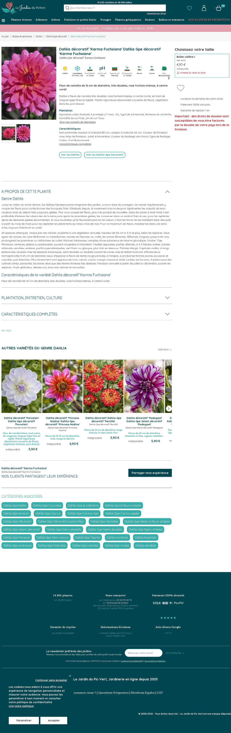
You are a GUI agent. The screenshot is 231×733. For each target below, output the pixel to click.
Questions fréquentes (113, 692)
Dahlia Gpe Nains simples (145, 529)
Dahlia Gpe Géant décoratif (21, 529)
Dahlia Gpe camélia (85, 545)
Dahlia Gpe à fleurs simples (123, 505)
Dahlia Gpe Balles (14, 505)
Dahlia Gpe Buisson (16, 513)
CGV (160, 692)
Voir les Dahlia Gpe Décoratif (104, 154)
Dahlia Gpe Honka (117, 545)
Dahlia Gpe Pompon (16, 537)
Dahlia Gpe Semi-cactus (53, 537)
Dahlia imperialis (145, 537)
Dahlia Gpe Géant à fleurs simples (147, 521)
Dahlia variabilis (145, 545)
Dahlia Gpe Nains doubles (105, 529)
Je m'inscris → (175, 653)
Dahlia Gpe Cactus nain (83, 513)
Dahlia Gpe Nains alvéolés (64, 529)
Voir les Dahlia (70, 154)
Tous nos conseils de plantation (77, 122)
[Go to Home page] (23, 8)
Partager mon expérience (150, 473)
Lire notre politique (21, 706)
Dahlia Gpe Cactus (48, 513)
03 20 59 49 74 (124, 600)
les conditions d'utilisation (155, 661)
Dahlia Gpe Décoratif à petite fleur (61, 521)
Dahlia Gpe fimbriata (52, 545)
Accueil (5, 36)
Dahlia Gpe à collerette (83, 505)
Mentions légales (143, 692)
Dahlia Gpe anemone (17, 545)
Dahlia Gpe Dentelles (104, 521)
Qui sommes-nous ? (82, 692)
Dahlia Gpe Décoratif (56, 36)
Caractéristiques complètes (75, 144)
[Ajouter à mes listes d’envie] (180, 87)
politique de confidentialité (131, 661)
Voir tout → (165, 349)
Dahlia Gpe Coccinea (47, 505)
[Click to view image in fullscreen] (28, 83)
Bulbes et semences (22, 36)
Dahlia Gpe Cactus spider (122, 513)
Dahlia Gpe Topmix (87, 537)
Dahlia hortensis (117, 537)
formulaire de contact (117, 602)
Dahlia (39, 36)
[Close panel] (70, 675)
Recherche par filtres (156, 13)
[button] (189, 8)
